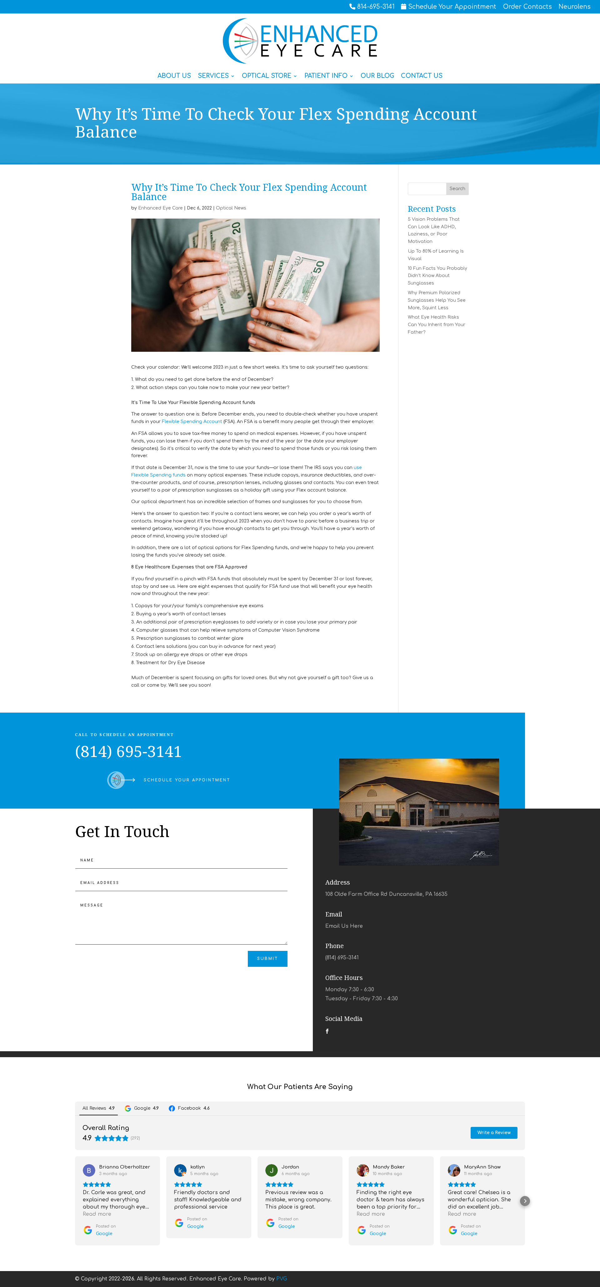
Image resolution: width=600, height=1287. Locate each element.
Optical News (231, 208)
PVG (281, 1279)
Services (213, 76)
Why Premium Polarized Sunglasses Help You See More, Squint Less (437, 300)
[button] (75, 1201)
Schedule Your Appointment (187, 780)
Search (457, 188)
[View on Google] (89, 1170)
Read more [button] (97, 1214)
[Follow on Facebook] (327, 1031)
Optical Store (266, 76)
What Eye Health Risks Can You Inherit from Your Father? (436, 325)
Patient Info (326, 76)
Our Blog (377, 76)
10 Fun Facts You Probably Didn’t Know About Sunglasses (437, 276)
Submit (267, 958)
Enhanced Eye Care (160, 208)
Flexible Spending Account (192, 421)
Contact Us (421, 76)
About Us (174, 76)
